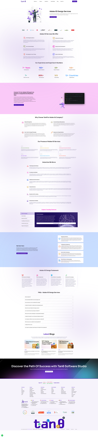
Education (42, 388)
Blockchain (23, 390)
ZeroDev (52, 389)
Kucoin (52, 392)
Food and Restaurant (43, 393)
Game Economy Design (33, 393)
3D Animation (31, 395)
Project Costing (74, 392)
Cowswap (52, 390)
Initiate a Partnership (49, 371)
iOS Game (31, 389)
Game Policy (72, 429)
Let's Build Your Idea (59, 223)
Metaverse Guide (63, 391)
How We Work (73, 394)
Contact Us (74, 1)
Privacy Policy (67, 429)
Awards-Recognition (63, 393)
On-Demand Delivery (43, 389)
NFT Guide (62, 390)
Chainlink (52, 391)
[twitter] (24, 407)
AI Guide (62, 389)
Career (72, 396)
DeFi (22, 394)
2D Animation (31, 394)
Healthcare (42, 392)
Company (73, 388)
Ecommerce (42, 391)
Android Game (31, 388)
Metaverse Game (32, 390)
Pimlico (52, 388)
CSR (72, 393)
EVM (22, 389)
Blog (57, 1)
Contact (73, 395)
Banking (42, 390)
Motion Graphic (32, 396)
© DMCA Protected (35, 429)
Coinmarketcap (53, 393)
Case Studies (53, 1)
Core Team (73, 389)
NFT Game (31, 391)
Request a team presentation (21, 253)
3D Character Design (32, 392)
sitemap (76, 429)
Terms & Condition (63, 429)
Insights (62, 388)
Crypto (22, 393)
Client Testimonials (74, 391)
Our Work (73, 390)
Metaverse (23, 391)
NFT (22, 388)
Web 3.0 (23, 392)
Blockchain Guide (63, 392)
